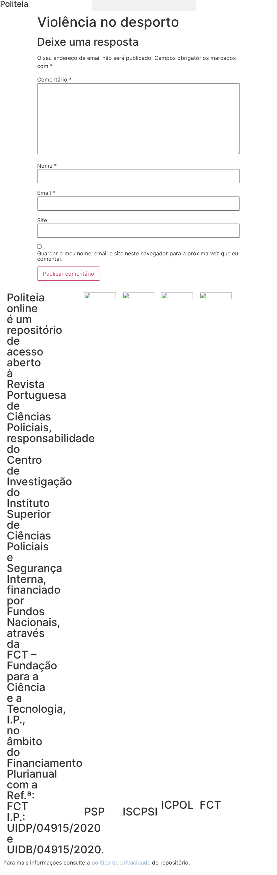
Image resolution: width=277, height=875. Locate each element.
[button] (138, 5)
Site (42, 220)
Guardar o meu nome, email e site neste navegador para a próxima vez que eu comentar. (137, 256)
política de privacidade (121, 862)
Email (46, 192)
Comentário (54, 79)
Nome (47, 165)
